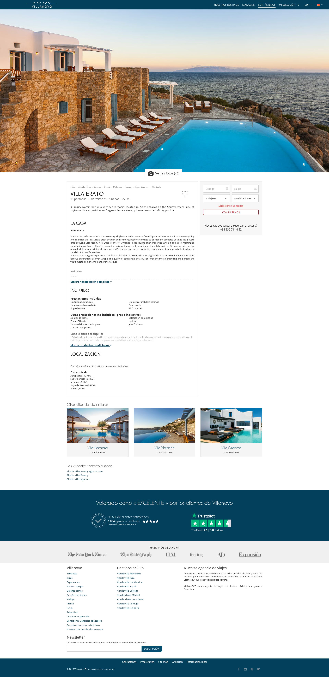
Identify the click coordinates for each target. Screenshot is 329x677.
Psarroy (128, 187)
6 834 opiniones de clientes (124, 521)
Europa (97, 187)
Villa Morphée (165, 448)
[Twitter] (259, 669)
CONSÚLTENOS (231, 212)
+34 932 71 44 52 (231, 229)
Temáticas (72, 573)
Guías (69, 577)
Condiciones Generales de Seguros (84, 620)
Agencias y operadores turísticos (83, 625)
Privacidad (72, 612)
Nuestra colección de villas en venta (85, 629)
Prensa (70, 603)
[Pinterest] (252, 669)
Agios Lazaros (142, 187)
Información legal (197, 661)
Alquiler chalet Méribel (128, 595)
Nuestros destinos (226, 4)
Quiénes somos (75, 590)
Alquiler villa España (127, 586)
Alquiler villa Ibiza (126, 577)
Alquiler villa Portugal (127, 603)
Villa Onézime (231, 448)
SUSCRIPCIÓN (152, 648)
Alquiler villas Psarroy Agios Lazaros (85, 471)
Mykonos (117, 187)
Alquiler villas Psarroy (77, 475)
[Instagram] (245, 669)
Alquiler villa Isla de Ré (128, 607)
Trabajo (71, 599)
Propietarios (147, 661)
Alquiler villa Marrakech (129, 573)
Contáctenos (267, 4)
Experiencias (73, 582)
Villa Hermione (98, 448)
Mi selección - (289, 4)
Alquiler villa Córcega (127, 590)
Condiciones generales (78, 616)
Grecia (107, 187)
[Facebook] (239, 669)
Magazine (248, 4)
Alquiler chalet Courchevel (130, 599)
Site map (163, 661)
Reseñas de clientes (77, 595)
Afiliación (177, 661)
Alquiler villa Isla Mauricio (130, 582)
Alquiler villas (84, 187)
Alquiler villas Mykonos (78, 479)
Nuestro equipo (75, 586)
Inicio (72, 187)
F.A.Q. (69, 607)
